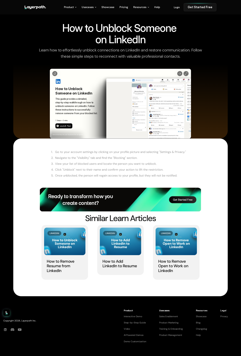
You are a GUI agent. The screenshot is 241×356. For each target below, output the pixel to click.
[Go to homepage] (35, 7)
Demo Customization (135, 341)
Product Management (170, 335)
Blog (198, 322)
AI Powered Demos (133, 335)
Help (198, 335)
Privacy (224, 316)
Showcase (201, 316)
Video (127, 328)
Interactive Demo (133, 316)
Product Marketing (169, 322)
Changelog (201, 328)
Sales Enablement (168, 316)
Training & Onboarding (171, 328)
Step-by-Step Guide (135, 322)
